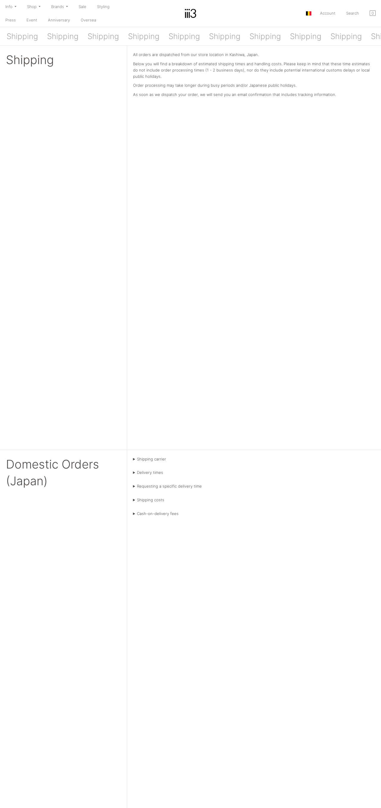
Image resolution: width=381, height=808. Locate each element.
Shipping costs (150, 499)
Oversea (88, 20)
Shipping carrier (151, 459)
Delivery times (150, 472)
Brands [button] (57, 6)
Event (31, 20)
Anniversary (59, 20)
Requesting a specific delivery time (169, 486)
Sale (82, 6)
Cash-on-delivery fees (158, 513)
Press (10, 20)
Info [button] (9, 6)
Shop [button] (32, 6)
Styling (103, 6)
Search (352, 13)
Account (327, 13)
